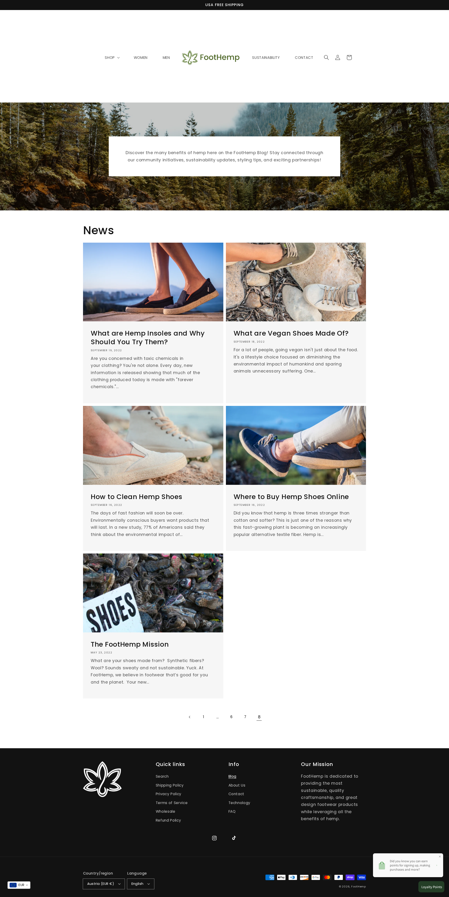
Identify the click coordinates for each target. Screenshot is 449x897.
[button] (326, 57)
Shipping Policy (170, 785)
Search (162, 776)
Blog (232, 776)
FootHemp (358, 886)
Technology (239, 802)
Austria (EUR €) (100, 883)
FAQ (232, 811)
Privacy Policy (168, 793)
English (137, 883)
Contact (236, 793)
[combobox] (18, 885)
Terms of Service (172, 802)
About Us (237, 785)
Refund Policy (168, 820)
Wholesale (165, 811)
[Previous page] (189, 717)
